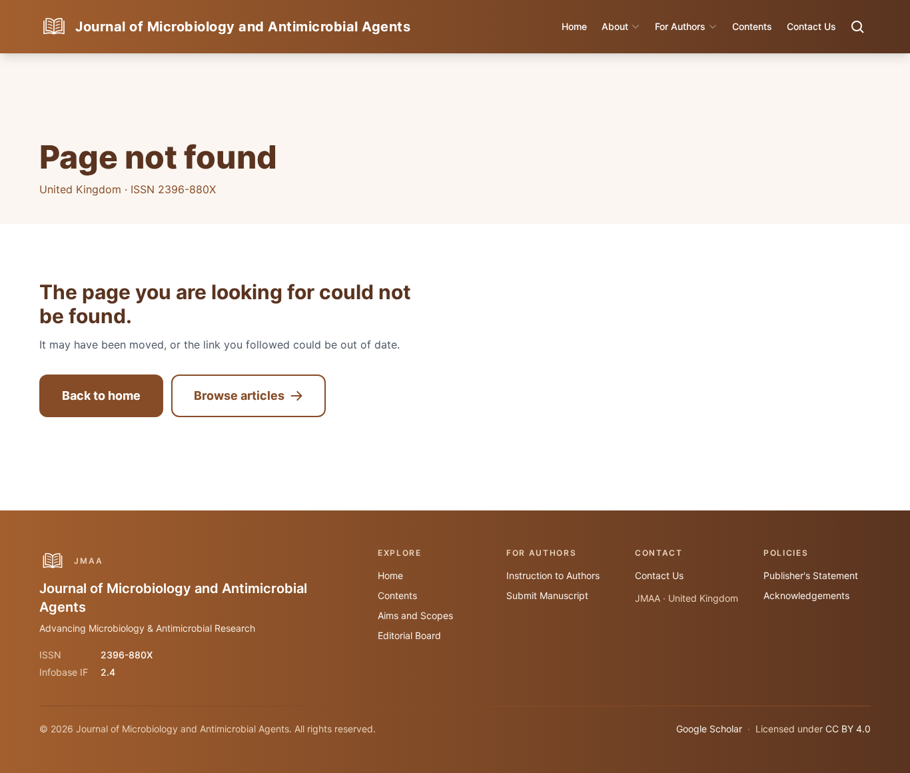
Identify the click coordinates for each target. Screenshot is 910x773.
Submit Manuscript (547, 595)
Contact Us (811, 26)
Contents (752, 26)
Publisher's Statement (810, 575)
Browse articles (239, 395)
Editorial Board (409, 635)
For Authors (680, 26)
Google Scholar (709, 728)
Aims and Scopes (415, 615)
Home (574, 26)
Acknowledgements (806, 595)
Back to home (101, 395)
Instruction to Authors (553, 575)
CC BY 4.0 (848, 728)
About (615, 26)
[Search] (857, 26)
